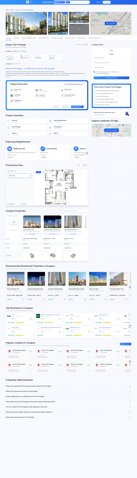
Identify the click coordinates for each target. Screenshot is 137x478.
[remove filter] (64, 2)
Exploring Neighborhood (29, 38)
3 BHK (78, 165)
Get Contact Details (111, 78)
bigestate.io (104, 72)
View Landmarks (112, 130)
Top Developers (81, 38)
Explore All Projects (125, 344)
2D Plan (38, 172)
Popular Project (69, 38)
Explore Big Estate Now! (98, 115)
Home (7, 10)
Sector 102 (18, 10)
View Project (32, 234)
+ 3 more (10, 157)
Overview (8, 38)
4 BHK (84, 165)
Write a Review (16, 64)
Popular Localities (93, 38)
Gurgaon (12, 10)
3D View (44, 172)
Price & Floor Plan (43, 38)
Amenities (16, 38)
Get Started (107, 2)
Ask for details (77, 107)
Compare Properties (57, 38)
